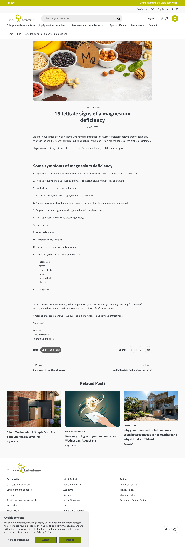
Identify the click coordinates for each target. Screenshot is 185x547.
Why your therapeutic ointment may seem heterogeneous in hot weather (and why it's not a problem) (150, 434)
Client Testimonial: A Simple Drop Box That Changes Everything (31, 434)
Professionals (140, 9)
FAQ (152, 9)
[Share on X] (139, 349)
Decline (70, 540)
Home (10, 34)
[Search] (118, 18)
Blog (18, 34)
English (161, 9)
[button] (8, 2)
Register (151, 18)
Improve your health (43, 339)
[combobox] (81, 18)
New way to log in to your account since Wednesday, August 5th (90, 438)
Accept (45, 540)
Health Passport (41, 334)
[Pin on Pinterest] (148, 349)
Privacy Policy (44, 532)
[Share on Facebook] (131, 349)
